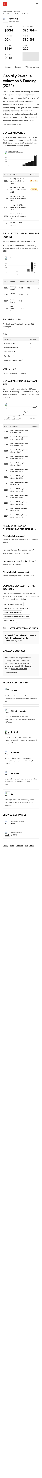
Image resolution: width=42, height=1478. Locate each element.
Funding (5, 846)
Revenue (18, 67)
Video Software (9, 621)
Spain (17, 21)
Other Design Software (12, 612)
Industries (17, 11)
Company (7, 67)
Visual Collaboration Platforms (12, 14)
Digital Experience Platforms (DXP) (16, 617)
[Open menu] (37, 4)
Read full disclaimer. (19, 668)
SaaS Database (7, 11)
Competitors (29, 846)
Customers (19, 846)
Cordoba (12, 21)
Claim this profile (11, 672)
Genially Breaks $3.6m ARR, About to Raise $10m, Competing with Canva (20, 638)
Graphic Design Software (13, 604)
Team (12, 846)
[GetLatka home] (5, 4)
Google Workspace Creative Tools (16, 608)
